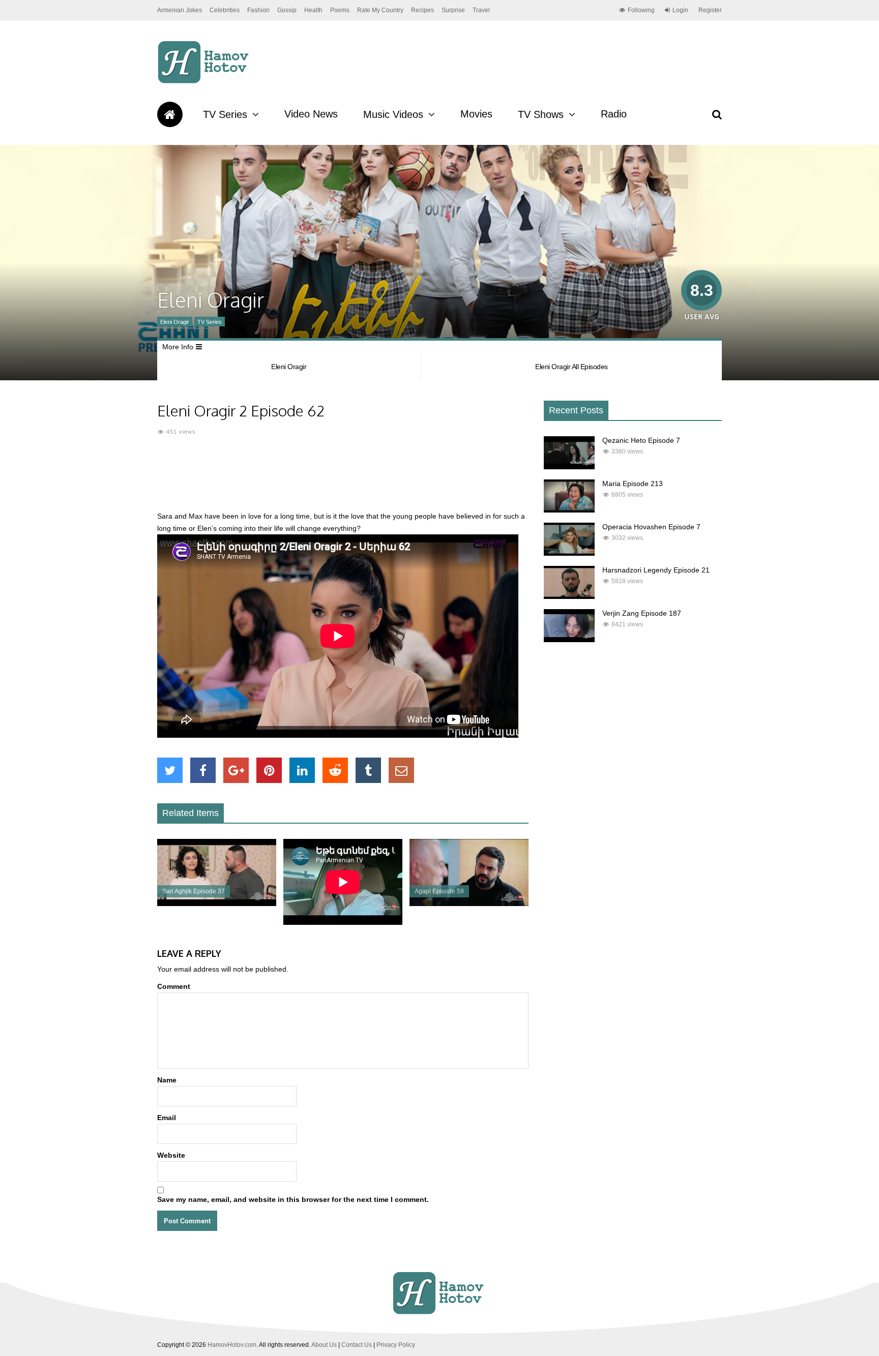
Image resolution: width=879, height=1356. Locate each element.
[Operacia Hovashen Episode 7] (569, 553)
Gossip (287, 10)
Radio (614, 113)
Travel (481, 10)
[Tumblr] (368, 770)
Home (170, 114)
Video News (311, 113)
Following (641, 10)
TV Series (225, 114)
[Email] (401, 770)
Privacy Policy (395, 1344)
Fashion (258, 10)
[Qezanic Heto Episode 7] (569, 467)
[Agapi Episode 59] (469, 903)
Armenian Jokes (179, 10)
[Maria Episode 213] (569, 510)
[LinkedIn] (302, 770)
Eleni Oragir (174, 322)
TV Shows (541, 114)
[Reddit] (335, 770)
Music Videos (393, 114)
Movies (476, 113)
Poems (339, 10)
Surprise (453, 10)
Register (710, 10)
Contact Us (356, 1344)
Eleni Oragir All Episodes (571, 367)
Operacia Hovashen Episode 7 (651, 527)
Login (680, 10)
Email (166, 1117)
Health (313, 10)
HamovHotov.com (232, 1344)
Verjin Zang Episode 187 (641, 613)
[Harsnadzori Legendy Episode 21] (569, 596)
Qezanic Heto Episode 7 (641, 440)
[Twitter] (170, 770)
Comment (173, 986)
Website (171, 1155)
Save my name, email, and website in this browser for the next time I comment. (293, 1199)
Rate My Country (380, 10)
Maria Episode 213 (632, 483)
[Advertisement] (343, 479)
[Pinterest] (269, 770)
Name (167, 1080)
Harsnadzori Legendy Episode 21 (656, 570)
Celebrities (225, 10)
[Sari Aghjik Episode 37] (216, 903)
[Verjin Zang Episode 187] (569, 640)
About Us (324, 1344)
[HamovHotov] (204, 81)
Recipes (422, 10)
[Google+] (236, 770)
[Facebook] (203, 770)
